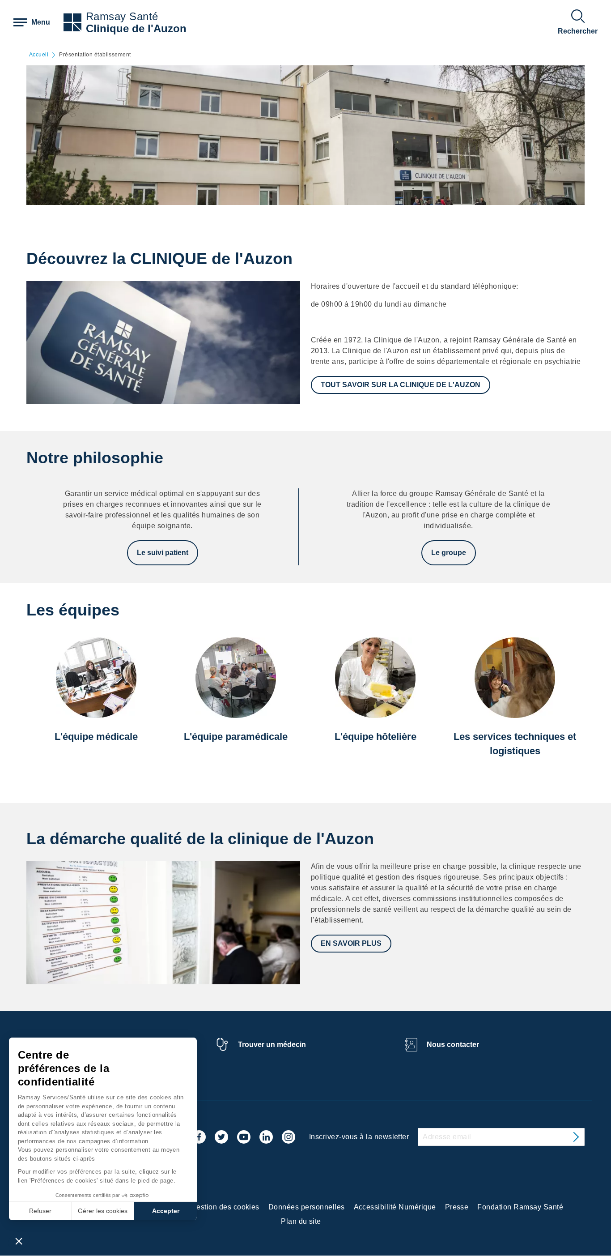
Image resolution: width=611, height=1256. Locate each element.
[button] (19, 1241)
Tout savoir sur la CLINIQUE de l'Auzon (400, 385)
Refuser (40, 1210)
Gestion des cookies (225, 1207)
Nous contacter (453, 1044)
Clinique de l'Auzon (136, 28)
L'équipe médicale (96, 736)
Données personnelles (306, 1207)
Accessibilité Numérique (395, 1207)
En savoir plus (351, 943)
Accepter (165, 1210)
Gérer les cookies (102, 1210)
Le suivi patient (162, 552)
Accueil (38, 55)
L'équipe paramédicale (236, 736)
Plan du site (301, 1221)
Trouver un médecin (272, 1044)
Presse (457, 1207)
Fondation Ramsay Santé (520, 1207)
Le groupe (448, 552)
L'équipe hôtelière (375, 736)
